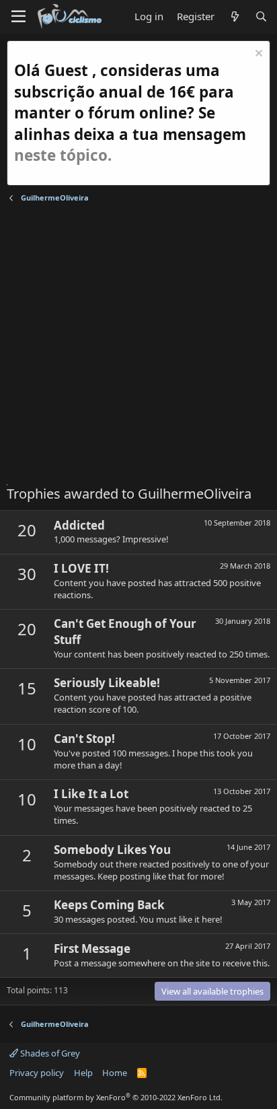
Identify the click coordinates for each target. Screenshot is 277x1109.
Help (83, 1073)
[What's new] (234, 16)
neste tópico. (63, 155)
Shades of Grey (49, 1053)
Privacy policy (36, 1073)
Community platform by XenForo (116, 1097)
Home (114, 1073)
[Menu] (18, 17)
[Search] (261, 16)
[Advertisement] (138, 346)
